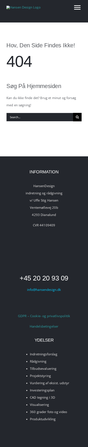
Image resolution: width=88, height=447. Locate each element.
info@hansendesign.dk (44, 289)
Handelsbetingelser (44, 326)
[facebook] (39, 304)
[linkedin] (48, 304)
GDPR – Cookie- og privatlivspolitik (44, 316)
